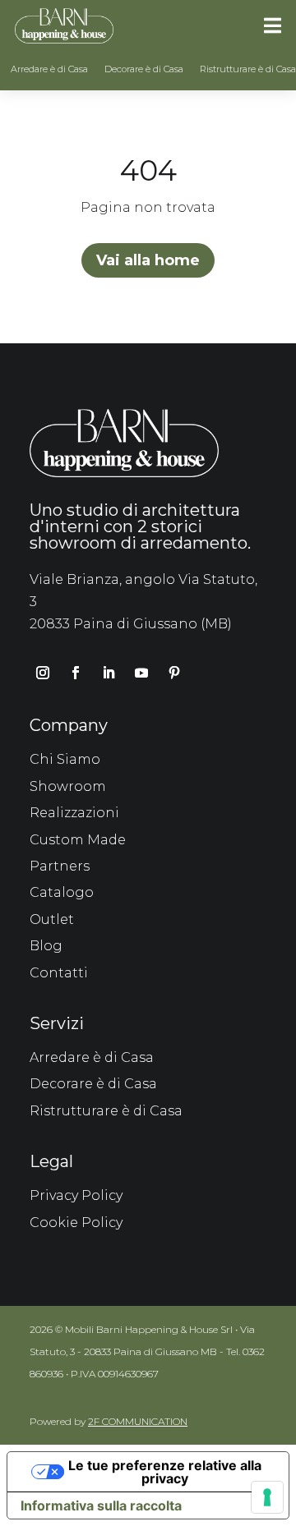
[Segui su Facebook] (75, 673)
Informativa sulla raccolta (101, 1505)
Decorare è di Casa (143, 69)
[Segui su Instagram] (43, 673)
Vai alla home (148, 260)
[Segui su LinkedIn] (108, 673)
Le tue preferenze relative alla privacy (164, 1472)
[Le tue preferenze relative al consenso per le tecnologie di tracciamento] (267, 1497)
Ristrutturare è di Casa (248, 69)
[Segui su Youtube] (141, 673)
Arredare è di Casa (49, 69)
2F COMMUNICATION (137, 1421)
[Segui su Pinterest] (174, 673)
